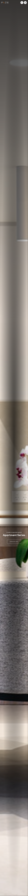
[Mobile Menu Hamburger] (25, 2)
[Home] (4, 2)
